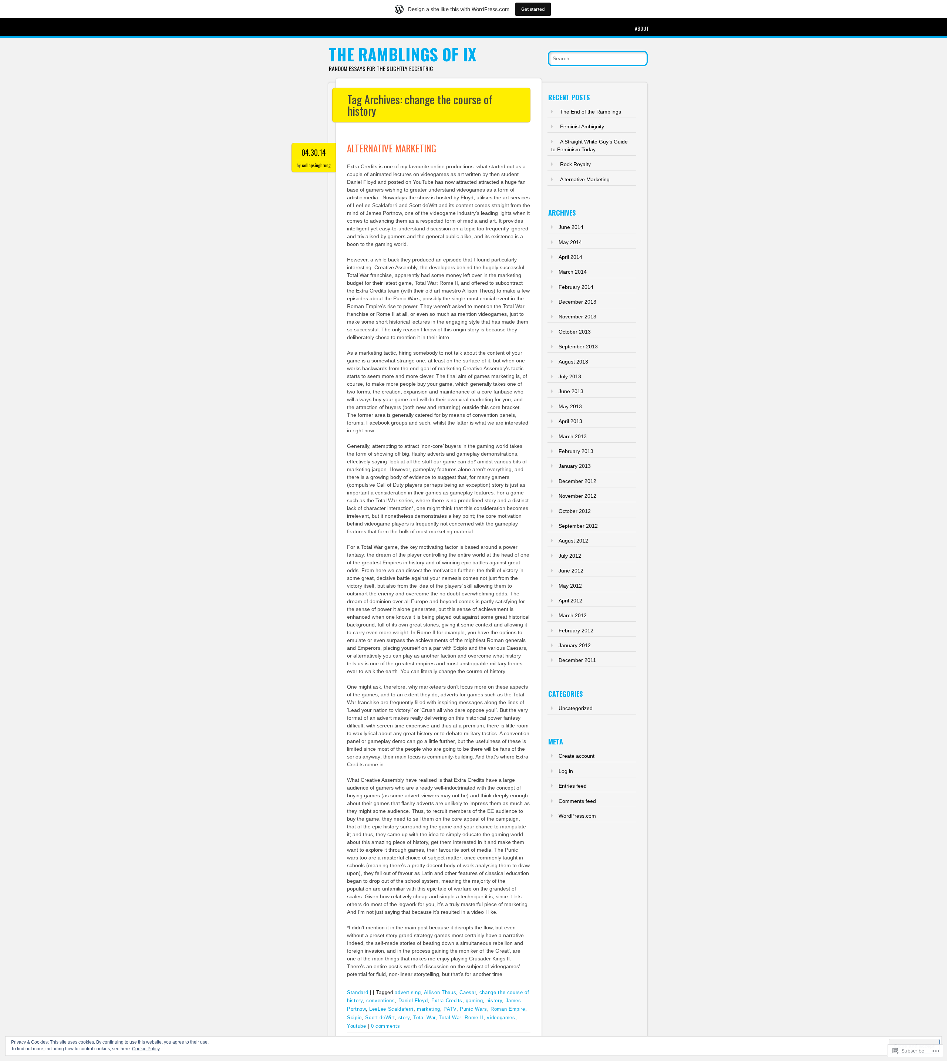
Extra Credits (446, 1000)
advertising (408, 992)
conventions (380, 1000)
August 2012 (573, 541)
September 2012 (578, 526)
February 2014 (576, 287)
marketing (428, 1009)
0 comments (385, 1026)
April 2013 (570, 421)
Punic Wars (473, 1009)
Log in (566, 771)
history (494, 1000)
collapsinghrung (316, 165)
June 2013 (571, 391)
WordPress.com (577, 816)
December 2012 (577, 481)
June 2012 (571, 571)
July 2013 (570, 376)
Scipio (354, 1017)
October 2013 (575, 332)
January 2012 (575, 645)
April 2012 (570, 601)
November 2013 (577, 317)
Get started (533, 9)
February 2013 (576, 451)
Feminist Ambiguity (582, 126)
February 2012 (576, 630)
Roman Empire (508, 1009)
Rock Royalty (575, 164)
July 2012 (570, 556)
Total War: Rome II (461, 1017)
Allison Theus (440, 992)
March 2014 (573, 272)
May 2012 (570, 586)
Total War (424, 1017)
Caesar (467, 992)
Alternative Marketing (391, 148)
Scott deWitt (380, 1017)
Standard (357, 992)
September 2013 (578, 346)
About (642, 28)
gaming (474, 1000)
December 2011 (577, 660)
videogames (501, 1017)
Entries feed (573, 786)
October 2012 (575, 511)
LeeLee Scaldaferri (391, 1009)
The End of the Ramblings (590, 112)
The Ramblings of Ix (402, 54)
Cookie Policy (146, 1048)
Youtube (356, 1026)
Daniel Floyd (413, 1000)
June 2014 (571, 227)
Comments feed (577, 801)
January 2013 (575, 466)
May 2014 (570, 242)
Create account (576, 756)
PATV (450, 1009)
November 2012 (577, 496)
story (404, 1017)
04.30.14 (313, 152)
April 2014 (570, 257)
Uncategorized (576, 708)
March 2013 (573, 436)
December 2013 (577, 302)
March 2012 (573, 615)
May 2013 (570, 406)
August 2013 (573, 362)
